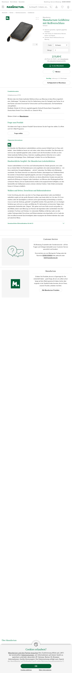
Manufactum (24, 116)
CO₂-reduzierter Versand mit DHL (56, 61)
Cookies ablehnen (26, 670)
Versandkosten (64, 59)
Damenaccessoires (21, 12)
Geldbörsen (31, 12)
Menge (49, 50)
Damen (11, 12)
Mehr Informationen (45, 670)
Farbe (50, 45)
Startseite (4, 12)
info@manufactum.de (51, 258)
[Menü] (3, 7)
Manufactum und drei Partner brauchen (23, 653)
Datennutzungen (27, 655)
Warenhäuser (5, 2)
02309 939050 (47, 255)
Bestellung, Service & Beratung (57, 2)
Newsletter (22, 2)
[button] (37, 18)
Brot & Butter (13, 2)
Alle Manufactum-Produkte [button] (50, 290)
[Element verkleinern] (34, 44)
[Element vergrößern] (36, 44)
